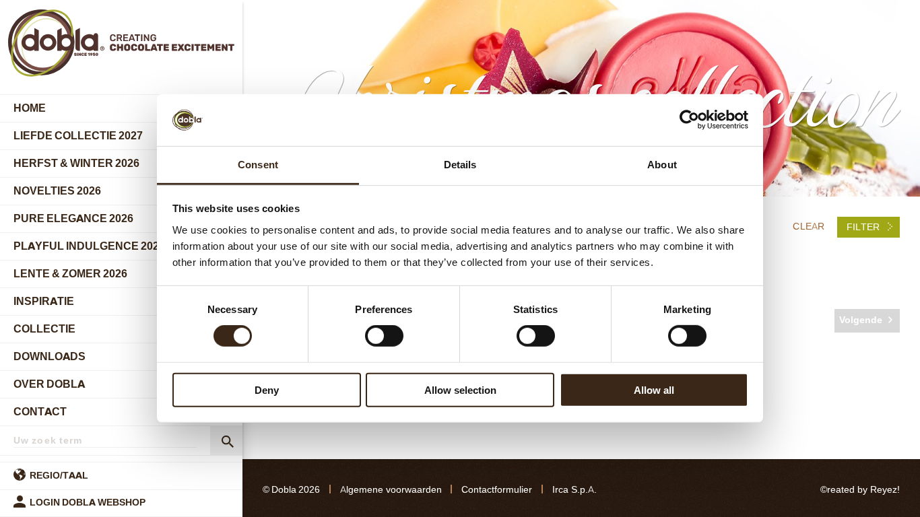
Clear (808, 226)
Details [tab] (460, 164)
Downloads (49, 356)
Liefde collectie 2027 (78, 135)
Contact (40, 411)
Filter (865, 227)
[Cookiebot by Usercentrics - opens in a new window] (689, 120)
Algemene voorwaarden (391, 489)
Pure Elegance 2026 (73, 218)
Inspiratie (43, 301)
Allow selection (460, 389)
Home (29, 108)
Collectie (44, 328)
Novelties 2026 (57, 190)
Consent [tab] (258, 164)
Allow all (654, 389)
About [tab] (662, 164)
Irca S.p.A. (574, 489)
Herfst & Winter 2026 (76, 163)
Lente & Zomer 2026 (70, 273)
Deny (267, 389)
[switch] (384, 336)
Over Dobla (49, 384)
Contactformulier (496, 489)
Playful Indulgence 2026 (89, 246)
